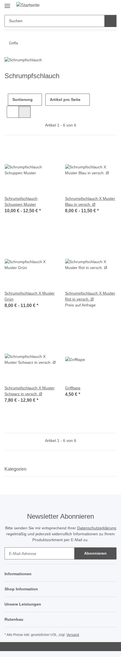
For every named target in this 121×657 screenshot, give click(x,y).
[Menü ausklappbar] (7, 3)
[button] (94, 6)
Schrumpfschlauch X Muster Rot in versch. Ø (90, 296)
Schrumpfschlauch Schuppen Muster (21, 201)
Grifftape (72, 388)
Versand (72, 635)
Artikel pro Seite (65, 99)
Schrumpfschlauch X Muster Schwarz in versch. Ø (30, 391)
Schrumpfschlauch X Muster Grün (30, 296)
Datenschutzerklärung (96, 528)
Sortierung (22, 99)
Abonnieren (95, 553)
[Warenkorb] (111, 6)
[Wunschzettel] (103, 6)
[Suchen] (110, 21)
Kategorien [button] (15, 469)
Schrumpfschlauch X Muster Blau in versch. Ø (90, 201)
